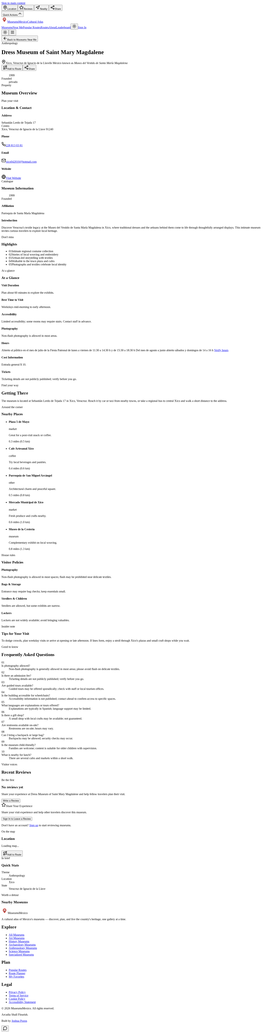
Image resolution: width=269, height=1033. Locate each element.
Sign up (33, 825)
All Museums (16, 934)
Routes (45, 27)
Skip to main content (13, 3)
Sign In (82, 27)
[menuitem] (9, 8)
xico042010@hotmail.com (21, 161)
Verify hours (221, 350)
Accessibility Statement (22, 1002)
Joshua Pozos (19, 1020)
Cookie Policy (17, 998)
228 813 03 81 (14, 145)
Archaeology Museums (22, 944)
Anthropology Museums (23, 948)
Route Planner (17, 973)
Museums (7, 27)
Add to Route (14, 68)
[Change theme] (74, 26)
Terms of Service (18, 995)
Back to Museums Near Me (21, 39)
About (52, 27)
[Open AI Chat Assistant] (5, 1028)
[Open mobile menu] (12, 33)
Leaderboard (63, 27)
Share (32, 68)
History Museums (19, 941)
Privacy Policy (17, 992)
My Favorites (16, 976)
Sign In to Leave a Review (17, 818)
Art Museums (17, 938)
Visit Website (13, 178)
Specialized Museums (21, 954)
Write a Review (11, 800)
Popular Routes (32, 27)
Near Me (18, 27)
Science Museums (19, 951)
